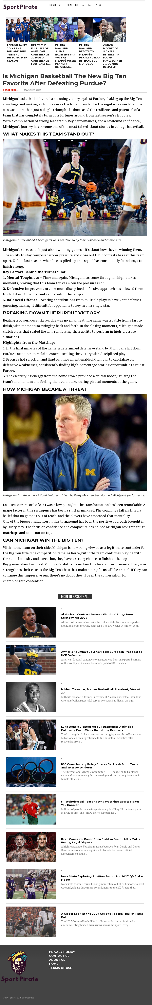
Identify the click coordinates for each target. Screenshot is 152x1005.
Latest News (95, 5)
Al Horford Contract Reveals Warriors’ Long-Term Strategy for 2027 (97, 616)
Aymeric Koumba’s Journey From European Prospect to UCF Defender (101, 653)
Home (53, 964)
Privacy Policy (62, 952)
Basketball (56, 5)
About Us (57, 960)
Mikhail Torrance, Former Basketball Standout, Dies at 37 (100, 691)
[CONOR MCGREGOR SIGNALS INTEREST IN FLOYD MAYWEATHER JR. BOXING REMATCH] (114, 29)
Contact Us (59, 956)
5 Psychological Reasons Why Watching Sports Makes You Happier (100, 803)
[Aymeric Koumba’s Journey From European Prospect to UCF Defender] (31, 673)
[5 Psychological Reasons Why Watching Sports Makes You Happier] (31, 823)
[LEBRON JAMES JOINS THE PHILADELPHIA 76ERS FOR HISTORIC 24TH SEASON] (18, 29)
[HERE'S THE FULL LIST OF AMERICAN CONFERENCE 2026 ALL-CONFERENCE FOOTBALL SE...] (42, 29)
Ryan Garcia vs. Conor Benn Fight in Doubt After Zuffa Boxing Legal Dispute (101, 840)
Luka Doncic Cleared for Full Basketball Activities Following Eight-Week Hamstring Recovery (97, 728)
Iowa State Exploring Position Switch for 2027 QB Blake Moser (102, 878)
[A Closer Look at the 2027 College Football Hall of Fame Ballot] (31, 935)
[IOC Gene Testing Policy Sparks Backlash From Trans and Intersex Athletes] (31, 786)
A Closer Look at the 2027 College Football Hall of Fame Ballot (102, 915)
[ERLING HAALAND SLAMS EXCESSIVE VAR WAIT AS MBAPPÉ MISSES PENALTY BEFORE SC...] (66, 29)
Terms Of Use (60, 968)
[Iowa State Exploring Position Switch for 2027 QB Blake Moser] (31, 898)
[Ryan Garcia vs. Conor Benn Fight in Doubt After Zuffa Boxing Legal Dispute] (31, 860)
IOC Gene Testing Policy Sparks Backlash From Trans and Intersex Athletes (99, 766)
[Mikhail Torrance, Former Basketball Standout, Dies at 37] (31, 711)
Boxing (69, 5)
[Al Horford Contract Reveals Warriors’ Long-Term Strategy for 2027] (31, 636)
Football (80, 5)
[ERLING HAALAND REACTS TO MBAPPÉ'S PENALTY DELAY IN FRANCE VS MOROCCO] (90, 29)
